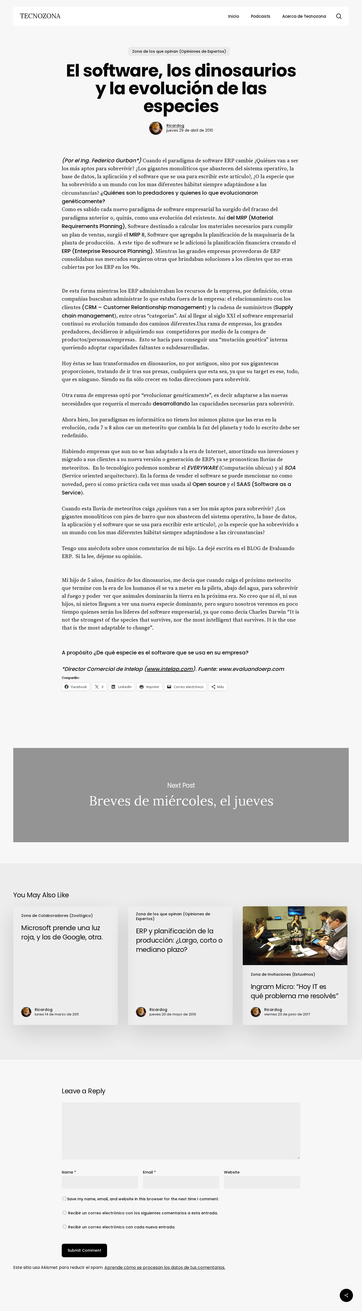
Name (69, 1172)
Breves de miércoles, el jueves (181, 795)
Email (149, 1172)
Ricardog (175, 125)
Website (232, 1172)
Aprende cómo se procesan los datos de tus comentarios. (164, 1267)
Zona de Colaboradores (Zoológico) (57, 915)
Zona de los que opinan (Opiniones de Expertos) (179, 51)
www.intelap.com (170, 669)
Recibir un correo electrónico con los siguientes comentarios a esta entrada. (143, 1213)
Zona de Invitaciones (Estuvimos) (283, 974)
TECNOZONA (40, 16)
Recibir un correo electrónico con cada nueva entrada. (121, 1227)
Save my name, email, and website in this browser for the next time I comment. (143, 1199)
